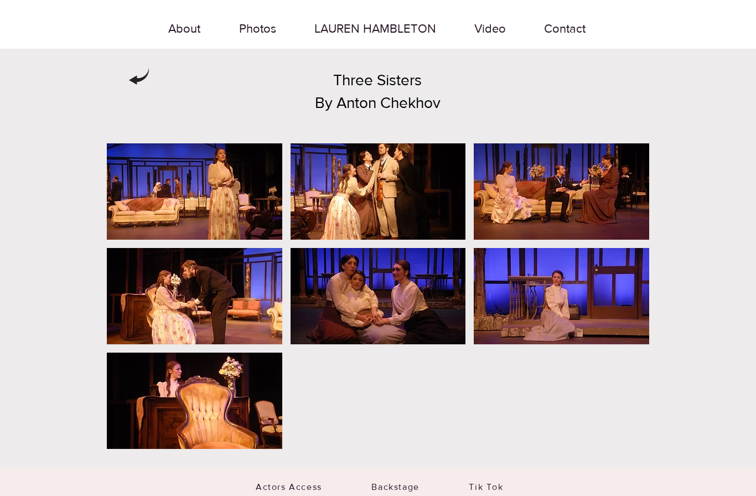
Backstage (420, 487)
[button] (194, 191)
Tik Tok (486, 487)
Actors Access (305, 487)
